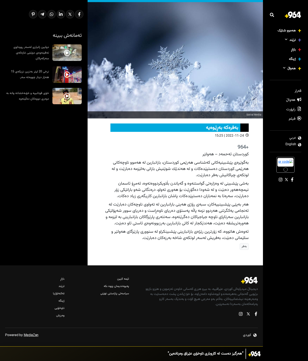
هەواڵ (291, 68)
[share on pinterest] (33, 14)
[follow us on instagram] (241, 315)
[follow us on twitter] (248, 315)
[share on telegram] (42, 14)
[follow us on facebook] (256, 315)
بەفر (244, 246)
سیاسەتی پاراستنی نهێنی (114, 294)
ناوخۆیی (59, 308)
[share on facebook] (79, 14)
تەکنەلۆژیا (59, 294)
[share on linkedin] (61, 14)
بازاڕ (293, 49)
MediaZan (31, 335)
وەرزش (60, 315)
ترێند (292, 40)
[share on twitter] (70, 14)
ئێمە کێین (123, 279)
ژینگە (292, 59)
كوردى (247, 335)
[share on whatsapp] (51, 14)
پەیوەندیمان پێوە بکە (116, 286)
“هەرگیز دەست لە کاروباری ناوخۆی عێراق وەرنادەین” (205, 354)
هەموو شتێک (287, 30)
